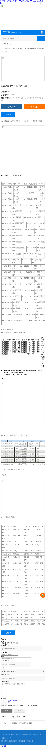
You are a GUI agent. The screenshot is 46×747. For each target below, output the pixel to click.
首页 (13, 48)
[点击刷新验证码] (13, 701)
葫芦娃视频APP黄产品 (31, 48)
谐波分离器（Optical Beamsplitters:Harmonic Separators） (25, 717)
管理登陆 (22, 741)
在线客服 (34, 107)
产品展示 (19, 48)
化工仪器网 (13, 741)
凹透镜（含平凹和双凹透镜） (22, 723)
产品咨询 (11, 107)
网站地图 (30, 741)
